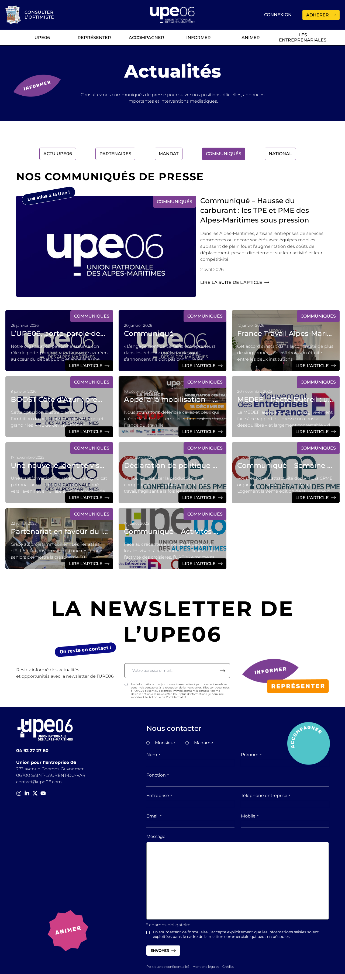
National (280, 153)
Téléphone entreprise (265, 795)
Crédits (228, 967)
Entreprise (159, 795)
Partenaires (115, 153)
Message (155, 836)
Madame (203, 742)
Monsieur (165, 742)
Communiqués (223, 153)
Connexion (278, 14)
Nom (153, 754)
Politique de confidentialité (167, 967)
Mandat (168, 153)
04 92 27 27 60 (32, 750)
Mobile (249, 816)
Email (153, 816)
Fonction (157, 775)
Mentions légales (205, 967)
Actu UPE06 (57, 153)
